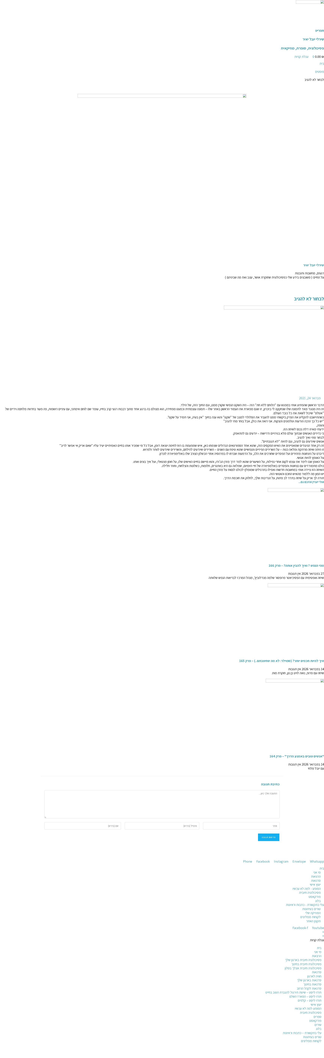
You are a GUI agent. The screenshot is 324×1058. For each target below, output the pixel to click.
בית (319, 948)
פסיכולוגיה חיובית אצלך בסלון (303, 968)
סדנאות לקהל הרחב (309, 988)
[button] (162, 285)
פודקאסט (315, 1020)
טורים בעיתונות (312, 1037)
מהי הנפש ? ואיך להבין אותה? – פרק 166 (296, 565)
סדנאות (316, 972)
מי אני (317, 952)
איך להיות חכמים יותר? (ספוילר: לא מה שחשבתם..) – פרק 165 (281, 661)
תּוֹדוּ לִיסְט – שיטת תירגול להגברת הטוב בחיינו (293, 992)
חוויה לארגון (314, 976)
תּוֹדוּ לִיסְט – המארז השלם (305, 996)
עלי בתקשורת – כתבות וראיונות (302, 1033)
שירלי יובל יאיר (313, 39)
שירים (317, 1025)
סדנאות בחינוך (312, 984)
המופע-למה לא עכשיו (308, 1008)
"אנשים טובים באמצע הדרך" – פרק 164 (297, 756)
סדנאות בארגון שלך (309, 980)
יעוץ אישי (315, 1004)
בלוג (318, 1028)
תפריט (319, 30)
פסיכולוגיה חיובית (310, 1012)
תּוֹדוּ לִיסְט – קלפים (309, 1000)
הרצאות (316, 956)
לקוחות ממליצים (311, 1041)
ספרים (317, 1016)
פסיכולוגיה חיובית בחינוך (306, 964)
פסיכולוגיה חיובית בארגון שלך (303, 960)
